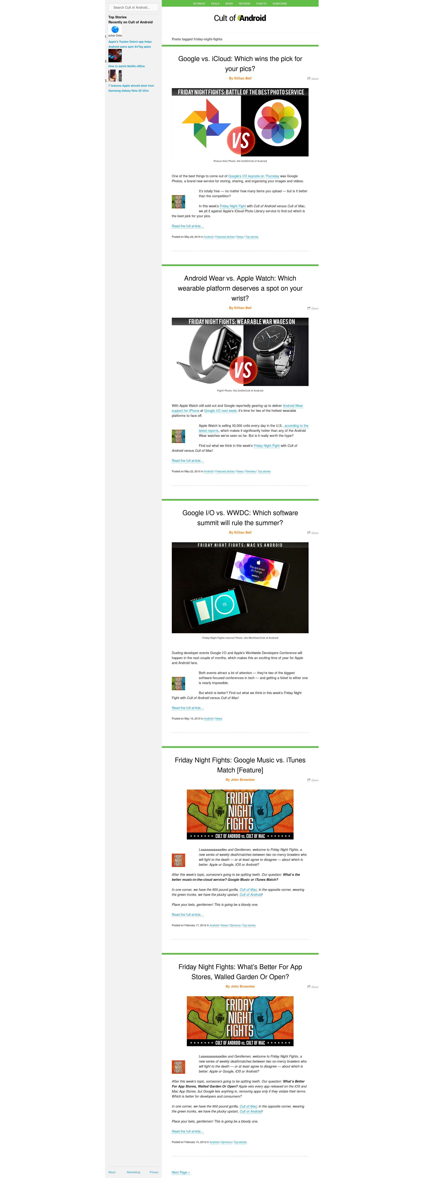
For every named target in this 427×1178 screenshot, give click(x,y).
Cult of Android (251, 894)
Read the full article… (188, 225)
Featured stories (225, 237)
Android (208, 237)
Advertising (133, 1172)
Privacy (154, 1172)
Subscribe (280, 3)
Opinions (235, 925)
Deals (215, 3)
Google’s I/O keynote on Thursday (253, 175)
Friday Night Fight (233, 205)
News (229, 3)
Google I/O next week (220, 410)
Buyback (199, 3)
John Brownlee (243, 779)
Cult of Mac (248, 889)
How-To (261, 3)
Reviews (244, 3)
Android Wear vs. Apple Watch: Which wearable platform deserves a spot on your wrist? (240, 287)
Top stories (251, 237)
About (111, 1172)
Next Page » (181, 1172)
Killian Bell (243, 78)
